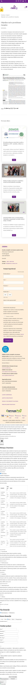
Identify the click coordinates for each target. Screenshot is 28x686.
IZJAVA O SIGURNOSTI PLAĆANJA (10, 401)
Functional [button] (2, 549)
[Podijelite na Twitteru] (6, 109)
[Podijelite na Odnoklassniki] (11, 109)
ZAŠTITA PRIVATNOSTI (7, 398)
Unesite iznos (3, 621)
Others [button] (1, 595)
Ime (4, 280)
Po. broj (2, 637)
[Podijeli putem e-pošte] (8, 109)
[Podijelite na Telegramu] (17, 109)
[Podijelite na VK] (16, 109)
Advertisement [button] (3, 583)
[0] (25, 7)
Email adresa (6, 274)
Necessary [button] (2, 471)
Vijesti (7, 15)
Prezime (5, 286)
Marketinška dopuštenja (9, 307)
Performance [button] (3, 561)
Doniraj (2, 657)
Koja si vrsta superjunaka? (9, 300)
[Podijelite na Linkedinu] (9, 109)
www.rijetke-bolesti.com (8, 375)
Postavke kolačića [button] (4, 436)
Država (2, 642)
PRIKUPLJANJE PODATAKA (8, 404)
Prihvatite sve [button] (12, 436)
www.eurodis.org (6, 368)
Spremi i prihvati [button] (4, 604)
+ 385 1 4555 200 (10, 261)
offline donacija (13, 674)
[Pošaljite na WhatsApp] (13, 109)
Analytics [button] (2, 572)
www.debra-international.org (9, 371)
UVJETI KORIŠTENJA (7, 394)
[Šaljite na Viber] (14, 109)
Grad (1, 640)
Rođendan (6, 292)
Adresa (2, 635)
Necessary (4, 473)
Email (1, 633)
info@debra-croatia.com (11, 263)
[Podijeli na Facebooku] (4, 109)
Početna (3, 15)
